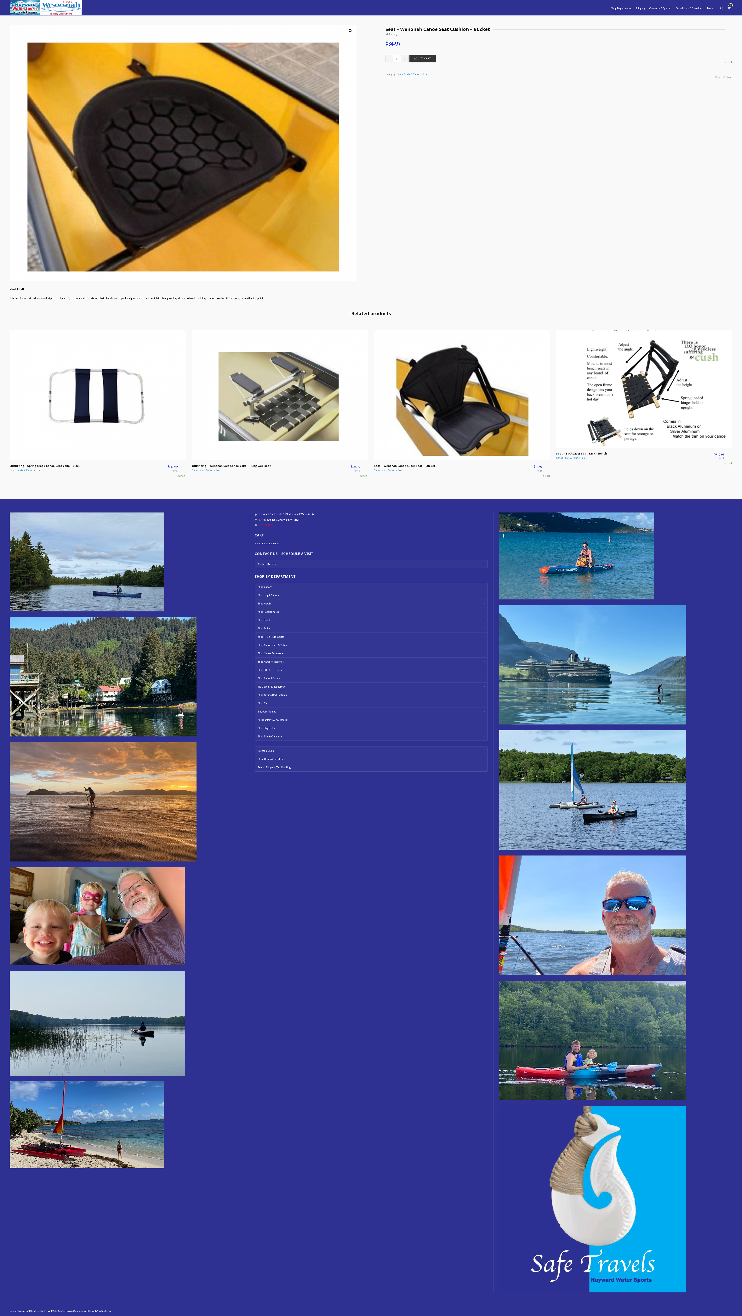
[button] (350, 30)
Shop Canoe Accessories (271, 653)
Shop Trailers (265, 628)
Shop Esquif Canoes (268, 595)
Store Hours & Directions (271, 759)
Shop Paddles (265, 620)
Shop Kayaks (264, 603)
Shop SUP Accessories (270, 670)
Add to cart (422, 58)
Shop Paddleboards (268, 611)
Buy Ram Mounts (267, 711)
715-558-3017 (266, 524)
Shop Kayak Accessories (271, 661)
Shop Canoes (265, 586)
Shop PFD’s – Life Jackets (271, 636)
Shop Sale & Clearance (270, 736)
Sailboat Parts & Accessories (273, 719)
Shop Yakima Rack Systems (272, 694)
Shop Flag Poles (266, 728)
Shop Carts (264, 703)
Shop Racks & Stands (269, 678)
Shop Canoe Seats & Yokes (272, 645)
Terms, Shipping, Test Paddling (274, 767)
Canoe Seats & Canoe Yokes (412, 74)
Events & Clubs (266, 750)
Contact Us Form (267, 564)
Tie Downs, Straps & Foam (272, 686)
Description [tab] (17, 289)
